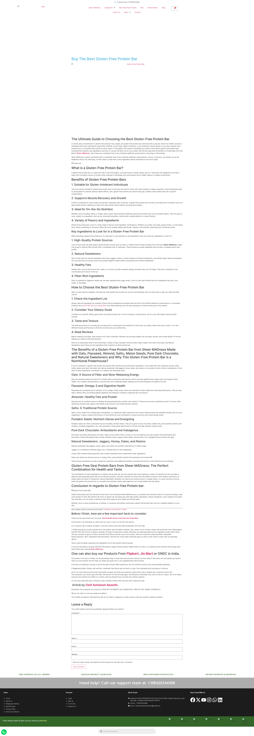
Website (74, 654)
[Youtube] (203, 699)
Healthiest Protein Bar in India (115, 509)
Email (74, 646)
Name (74, 638)
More (126, 12)
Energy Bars (101, 306)
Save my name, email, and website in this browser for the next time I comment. (103, 662)
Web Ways (43, 721)
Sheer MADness (95, 8)
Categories (108, 8)
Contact (138, 12)
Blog (163, 8)
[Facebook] (192, 699)
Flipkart (133, 553)
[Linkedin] (220, 699)
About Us (116, 12)
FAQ (141, 8)
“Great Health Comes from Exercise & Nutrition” (120, 518)
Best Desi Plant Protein (127, 8)
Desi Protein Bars (88, 306)
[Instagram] (209, 699)
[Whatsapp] (214, 699)
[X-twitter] (198, 699)
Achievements (152, 8)
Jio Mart (146, 553)
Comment (75, 613)
